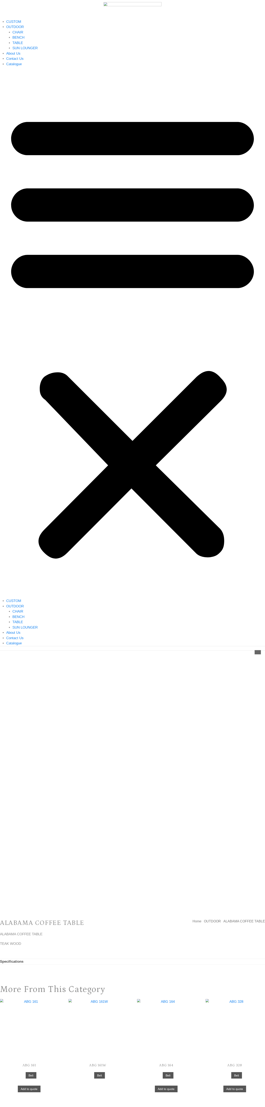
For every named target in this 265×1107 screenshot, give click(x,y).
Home (197, 921)
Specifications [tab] (11, 962)
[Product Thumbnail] (258, 652)
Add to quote (29, 1089)
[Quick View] (23, 1075)
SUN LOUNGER (25, 48)
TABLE (17, 43)
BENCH (18, 37)
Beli (31, 1075)
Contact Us (15, 59)
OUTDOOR (15, 27)
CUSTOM (13, 22)
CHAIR (17, 32)
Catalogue (14, 64)
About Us (13, 53)
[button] (132, 332)
